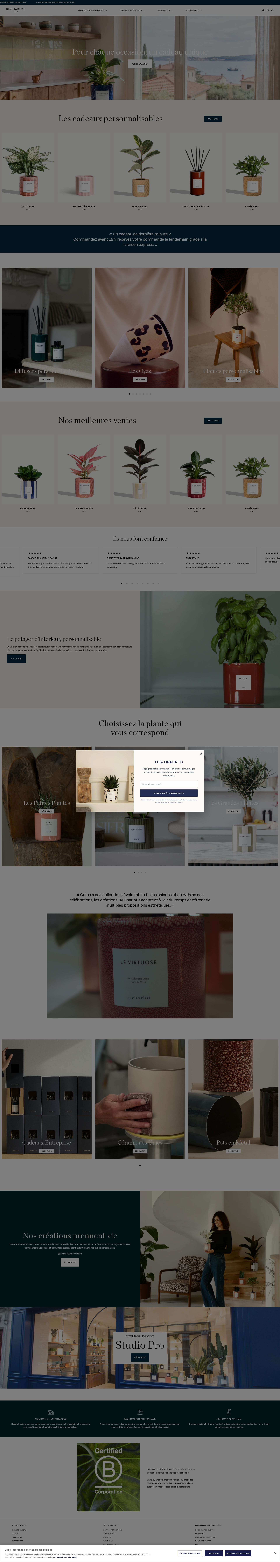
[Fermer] (275, 1553)
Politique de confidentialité (64, 1557)
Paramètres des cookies (190, 1553)
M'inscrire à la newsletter (169, 793)
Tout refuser (213, 1553)
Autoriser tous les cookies (238, 1553)
